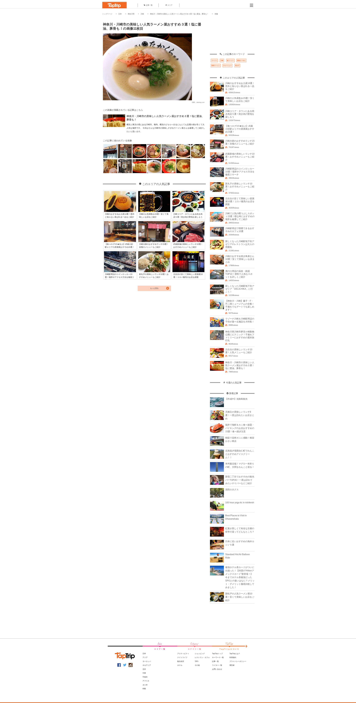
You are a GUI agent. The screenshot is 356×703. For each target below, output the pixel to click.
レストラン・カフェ (202, 657)
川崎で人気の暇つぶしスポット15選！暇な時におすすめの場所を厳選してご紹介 (239, 216)
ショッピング (200, 654)
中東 (144, 673)
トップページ (107, 14)
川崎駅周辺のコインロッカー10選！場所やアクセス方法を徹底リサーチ (239, 172)
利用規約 (232, 657)
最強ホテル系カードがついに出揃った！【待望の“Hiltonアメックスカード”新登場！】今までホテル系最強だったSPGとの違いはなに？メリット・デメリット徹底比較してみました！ (239, 577)
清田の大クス (232, 489)
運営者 (231, 665)
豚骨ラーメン (216, 65)
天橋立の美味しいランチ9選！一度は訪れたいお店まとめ (239, 415)
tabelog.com (200, 102)
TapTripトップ (217, 654)
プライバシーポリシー (237, 661)
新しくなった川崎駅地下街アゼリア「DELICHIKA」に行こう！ (239, 289)
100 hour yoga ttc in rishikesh (239, 502)
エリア (169, 5)
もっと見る (154, 288)
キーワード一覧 (218, 657)
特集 (144, 689)
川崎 (142, 14)
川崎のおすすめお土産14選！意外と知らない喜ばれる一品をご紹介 (239, 86)
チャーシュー (227, 65)
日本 (120, 14)
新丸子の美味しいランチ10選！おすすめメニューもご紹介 (239, 186)
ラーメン (214, 60)
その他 (197, 665)
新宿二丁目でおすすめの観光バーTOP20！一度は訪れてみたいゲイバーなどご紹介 (239, 479)
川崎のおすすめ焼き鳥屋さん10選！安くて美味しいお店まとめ (239, 259)
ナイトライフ (182, 657)
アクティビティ (183, 654)
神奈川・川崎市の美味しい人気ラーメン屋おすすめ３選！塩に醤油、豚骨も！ (179, 14)
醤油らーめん (241, 60)
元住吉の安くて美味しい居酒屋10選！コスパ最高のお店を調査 (239, 201)
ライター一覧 (217, 665)
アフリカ (146, 681)
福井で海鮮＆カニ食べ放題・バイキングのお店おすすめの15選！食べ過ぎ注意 (239, 428)
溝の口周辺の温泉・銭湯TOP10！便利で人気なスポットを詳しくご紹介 (238, 274)
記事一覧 (149, 5)
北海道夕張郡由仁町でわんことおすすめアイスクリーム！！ (239, 454)
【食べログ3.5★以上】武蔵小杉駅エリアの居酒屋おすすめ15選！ (239, 129)
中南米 (145, 677)
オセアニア (147, 665)
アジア (145, 657)
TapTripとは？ (234, 654)
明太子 (237, 65)
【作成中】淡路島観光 (236, 399)
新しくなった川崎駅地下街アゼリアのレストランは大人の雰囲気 (239, 244)
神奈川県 (131, 14)
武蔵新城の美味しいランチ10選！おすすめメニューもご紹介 (239, 157)
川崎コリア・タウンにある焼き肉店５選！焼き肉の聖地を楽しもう (239, 114)
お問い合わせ (217, 669)
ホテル (179, 665)
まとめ (145, 685)
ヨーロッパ (147, 661)
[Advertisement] (232, 35)
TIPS (196, 661)
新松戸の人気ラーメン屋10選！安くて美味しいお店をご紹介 (239, 596)
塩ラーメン (230, 60)
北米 (144, 669)
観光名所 (180, 661)
